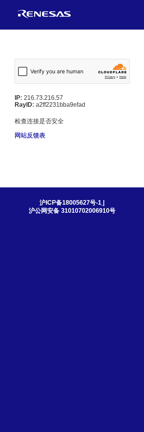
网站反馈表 (30, 135)
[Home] (44, 18)
